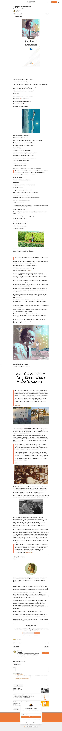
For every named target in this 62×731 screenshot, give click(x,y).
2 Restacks (20, 639)
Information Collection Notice (30, 719)
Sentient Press (27, 697)
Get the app (36, 726)
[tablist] (17, 664)
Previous (17, 646)
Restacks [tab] (19, 664)
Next (45, 646)
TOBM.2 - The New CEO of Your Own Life (22, 695)
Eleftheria (17, 673)
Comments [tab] (15, 664)
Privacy (29, 724)
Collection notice (36, 724)
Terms (32, 724)
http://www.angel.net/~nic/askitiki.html (22, 678)
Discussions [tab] (21, 685)
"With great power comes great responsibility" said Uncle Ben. (23, 696)
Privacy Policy (38, 719)
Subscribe (54, 2)
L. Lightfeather (18, 10)
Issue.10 (29, 270)
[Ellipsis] (48, 673)
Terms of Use (36, 718)
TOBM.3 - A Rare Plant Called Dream (21, 701)
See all (15, 709)
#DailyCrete (17, 405)
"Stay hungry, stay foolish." (17, 689)
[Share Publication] (50, 2)
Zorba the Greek (29, 552)
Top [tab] (14, 685)
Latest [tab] (17, 685)
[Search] (48, 2)
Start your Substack (28, 726)
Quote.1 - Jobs (16, 688)
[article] (31, 690)
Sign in (59, 2)
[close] (40, 704)
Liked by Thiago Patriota (20, 674)
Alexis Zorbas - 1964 (31, 514)
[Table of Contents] (1, 365)
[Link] (12, 16)
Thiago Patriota (21, 697)
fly (20, 98)
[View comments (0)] (22, 692)
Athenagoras (27, 456)
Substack (26, 728)
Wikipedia (17, 463)
